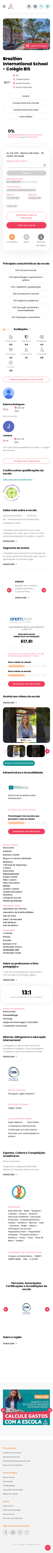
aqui (23, 137)
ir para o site (12, 206)
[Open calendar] (44, 165)
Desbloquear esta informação (26, 684)
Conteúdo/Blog (9, 1485)
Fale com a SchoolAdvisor (13, 1465)
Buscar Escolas (9, 1477)
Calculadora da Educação (13, 1490)
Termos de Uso (8, 1514)
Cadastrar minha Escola (12, 1453)
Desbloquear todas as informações (26, 216)
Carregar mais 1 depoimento (26, 461)
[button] (47, 751)
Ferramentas (8, 1481)
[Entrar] (47, 6)
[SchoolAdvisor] (11, 6)
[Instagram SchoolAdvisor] (20, 1532)
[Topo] (48, 1548)
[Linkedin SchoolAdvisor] (27, 1532)
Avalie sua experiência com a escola (26, 380)
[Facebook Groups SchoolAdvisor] (13, 1532)
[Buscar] (41, 6)
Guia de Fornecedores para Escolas (16, 1461)
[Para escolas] (35, 6)
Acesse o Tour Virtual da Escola (19, 763)
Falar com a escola (26, 225)
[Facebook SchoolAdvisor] (6, 1532)
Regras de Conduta (10, 1494)
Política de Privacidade (11, 1510)
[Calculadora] (26, 1407)
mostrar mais (8, 541)
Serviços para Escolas (11, 1457)
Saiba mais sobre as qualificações (17, 479)
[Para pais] (29, 6)
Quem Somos (8, 1506)
